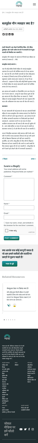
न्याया (3, 408)
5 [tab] (12, 319)
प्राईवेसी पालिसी (25, 410)
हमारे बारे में (4, 405)
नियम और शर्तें (24, 408)
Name (6, 204)
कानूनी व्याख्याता (6, 362)
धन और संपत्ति (6, 369)
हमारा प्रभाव (5, 410)
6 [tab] (14, 319)
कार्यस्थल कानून (31, 369)
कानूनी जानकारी (24, 405)
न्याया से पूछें (10, 264)
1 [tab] (4, 319)
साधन (16, 362)
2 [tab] (6, 319)
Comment (8, 176)
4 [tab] (10, 319)
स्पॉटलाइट (29, 362)
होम (3, 12)
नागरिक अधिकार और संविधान (5, 390)
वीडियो (16, 365)
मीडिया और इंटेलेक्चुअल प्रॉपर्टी (5, 401)
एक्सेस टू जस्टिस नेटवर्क (8, 412)
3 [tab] (8, 319)
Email (6, 213)
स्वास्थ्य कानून (31, 371)
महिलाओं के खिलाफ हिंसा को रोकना (31, 380)
